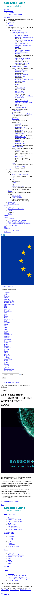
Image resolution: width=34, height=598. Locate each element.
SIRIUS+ (14, 182)
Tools (6, 217)
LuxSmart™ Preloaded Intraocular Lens (21, 75)
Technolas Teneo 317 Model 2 (20, 174)
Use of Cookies (14, 590)
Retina (10, 191)
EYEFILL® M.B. (20, 137)
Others (13, 163)
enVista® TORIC (20, 88)
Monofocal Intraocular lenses (20, 32)
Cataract (10, 25)
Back (2, 505)
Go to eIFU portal (13, 225)
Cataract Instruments (17, 146)
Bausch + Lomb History (15, 14)
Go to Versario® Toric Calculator (17, 222)
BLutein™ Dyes (16, 110)
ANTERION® (16, 179)
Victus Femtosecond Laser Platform (22, 114)
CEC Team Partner (13, 230)
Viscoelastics (15, 119)
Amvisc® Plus (19, 133)
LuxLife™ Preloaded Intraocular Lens (21, 70)
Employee (7, 228)
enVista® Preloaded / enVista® (24, 40)
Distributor (7, 232)
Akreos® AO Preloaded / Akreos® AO (22, 59)
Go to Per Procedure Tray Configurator (19, 223)
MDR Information (25, 590)
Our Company (8, 11)
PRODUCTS (8, 17)
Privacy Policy (5, 590)
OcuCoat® (18, 140)
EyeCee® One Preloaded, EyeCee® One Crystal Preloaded (22, 51)
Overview (11, 12)
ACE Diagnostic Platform (19, 107)
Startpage (7, 9)
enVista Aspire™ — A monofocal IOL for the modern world (24, 45)
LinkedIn (10, 210)
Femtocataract (19, 156)
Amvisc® (18, 124)
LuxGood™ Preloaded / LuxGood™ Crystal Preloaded (24, 36)
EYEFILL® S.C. (20, 127)
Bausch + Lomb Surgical (15, 16)
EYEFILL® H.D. (20, 143)
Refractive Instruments (18, 186)
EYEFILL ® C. (19, 130)
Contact (10, 286)
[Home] (14, 6)
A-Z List (10, 24)
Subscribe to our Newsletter (16, 209)
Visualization (11, 202)
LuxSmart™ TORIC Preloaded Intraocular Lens (24, 80)
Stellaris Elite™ (16, 30)
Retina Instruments (17, 197)
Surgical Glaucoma (13, 204)
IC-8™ (17, 84)
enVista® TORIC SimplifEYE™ (20, 91)
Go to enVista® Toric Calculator (17, 220)
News (6, 205)
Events (6, 215)
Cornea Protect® (20, 166)
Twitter (10, 214)
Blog (5, 227)
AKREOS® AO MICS (22, 63)
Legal (30, 588)
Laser (9, 169)
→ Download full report (10, 501)
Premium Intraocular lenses (19, 66)
